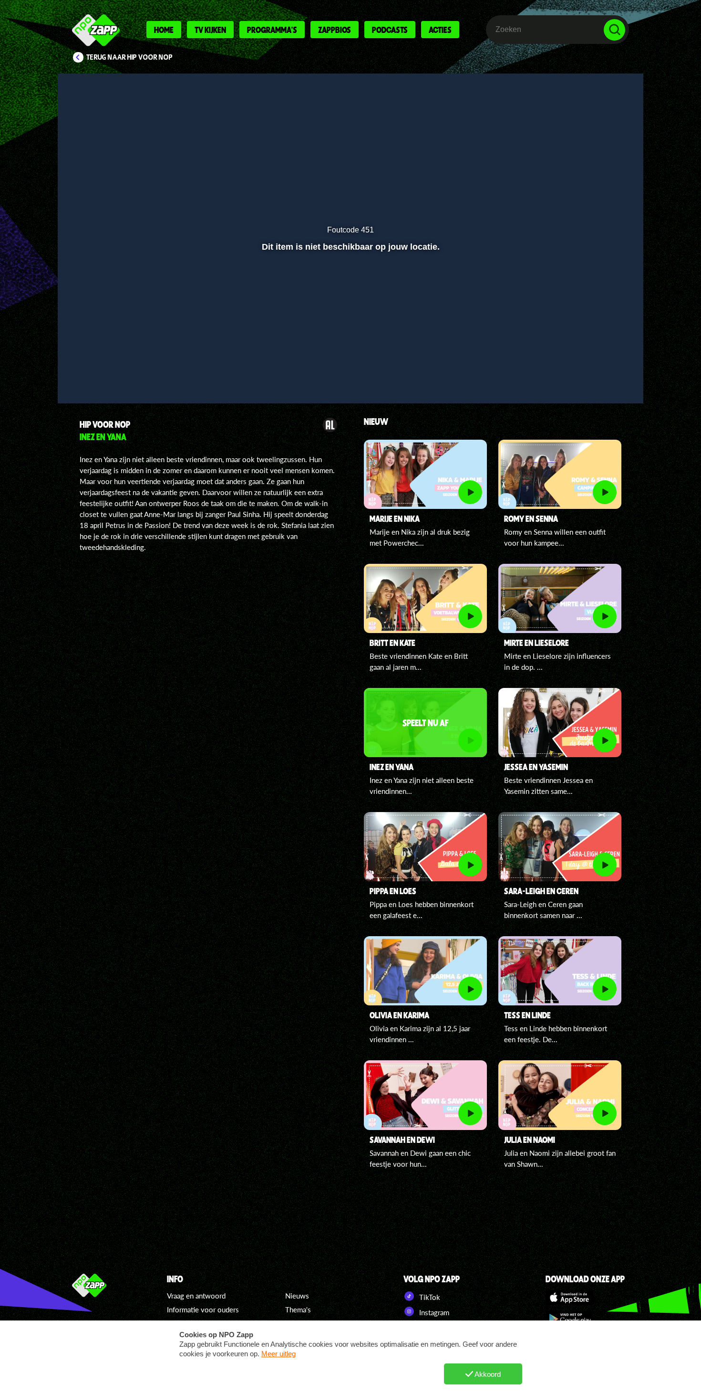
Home (164, 29)
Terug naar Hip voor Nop (129, 57)
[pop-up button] (585, 370)
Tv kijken (210, 29)
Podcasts (390, 29)
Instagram (433, 1312)
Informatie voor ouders (203, 1309)
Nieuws (297, 1295)
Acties (440, 29)
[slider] (349, 351)
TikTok (428, 1297)
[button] (96, 370)
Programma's (272, 29)
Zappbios (334, 29)
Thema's (298, 1309)
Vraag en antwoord (196, 1295)
